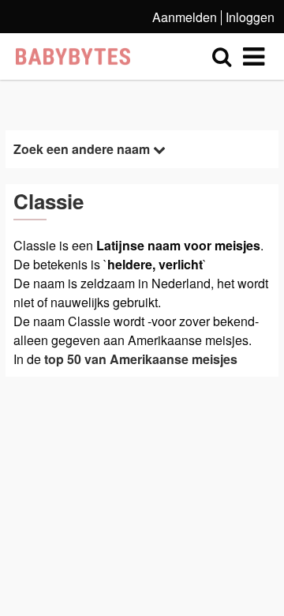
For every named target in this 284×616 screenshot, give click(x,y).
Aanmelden (184, 17)
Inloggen (250, 17)
